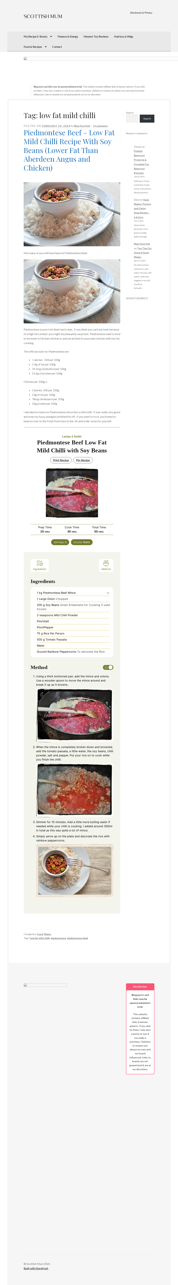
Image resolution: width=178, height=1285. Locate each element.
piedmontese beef (77, 938)
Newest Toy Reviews (96, 36)
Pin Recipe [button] (83, 460)
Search (130, 112)
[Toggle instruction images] (108, 667)
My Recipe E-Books (35, 36)
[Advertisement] (140, 352)
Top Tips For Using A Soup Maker (143, 252)
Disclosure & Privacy (141, 12)
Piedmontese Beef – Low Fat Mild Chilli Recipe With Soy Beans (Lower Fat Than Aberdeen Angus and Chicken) (69, 149)
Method (106, 569)
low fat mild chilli (40, 938)
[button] (108, 592)
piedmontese (58, 938)
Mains (47, 934)
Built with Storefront (36, 1268)
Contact (57, 46)
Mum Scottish (82, 125)
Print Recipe (61, 460)
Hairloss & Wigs (123, 36)
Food (40, 934)
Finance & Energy (68, 36)
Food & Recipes (33, 46)
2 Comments (100, 125)
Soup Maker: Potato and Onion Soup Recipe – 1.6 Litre (142, 208)
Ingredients (39, 569)
